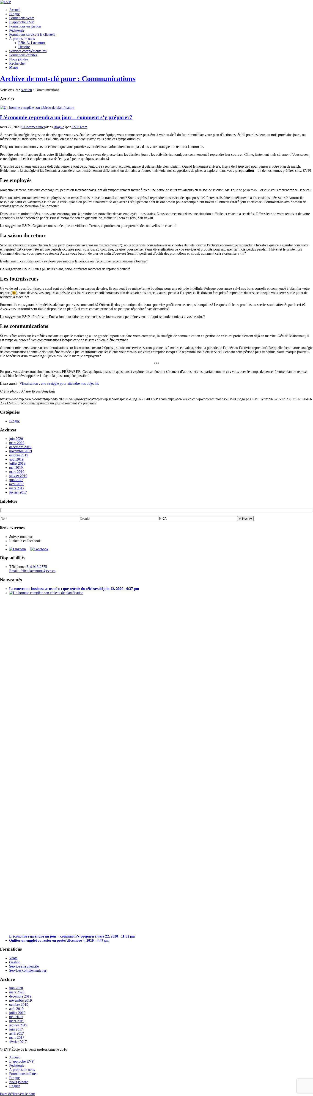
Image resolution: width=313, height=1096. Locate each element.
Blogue (14, 14)
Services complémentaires (28, 51)
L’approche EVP (21, 22)
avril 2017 (16, 484)
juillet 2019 (17, 463)
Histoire (24, 47)
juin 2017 (16, 480)
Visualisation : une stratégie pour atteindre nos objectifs (59, 383)
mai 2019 (16, 467)
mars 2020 (16, 443)
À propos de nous (22, 39)
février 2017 (18, 492)
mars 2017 (16, 488)
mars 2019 (16, 472)
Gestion (14, 962)
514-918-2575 (36, 567)
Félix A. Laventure (32, 43)
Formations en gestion (25, 26)
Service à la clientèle (24, 966)
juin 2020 (16, 439)
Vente (13, 958)
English (14, 1086)
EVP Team (79, 127)
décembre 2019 (20, 447)
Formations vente (21, 18)
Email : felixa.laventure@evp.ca (32, 571)
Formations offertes (23, 55)
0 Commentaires (33, 127)
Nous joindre (18, 59)
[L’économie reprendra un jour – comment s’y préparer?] (37, 107)
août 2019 (16, 459)
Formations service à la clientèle (32, 34)
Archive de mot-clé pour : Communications (67, 78)
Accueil (14, 10)
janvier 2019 (18, 476)
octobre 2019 (18, 455)
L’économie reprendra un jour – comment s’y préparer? (66, 117)
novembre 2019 (20, 451)
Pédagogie (16, 30)
